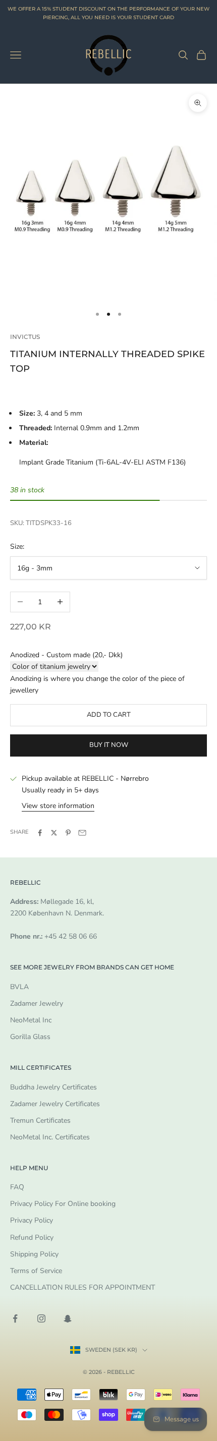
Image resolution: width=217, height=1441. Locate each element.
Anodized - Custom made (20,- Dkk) (66, 655)
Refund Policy (31, 1237)
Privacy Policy (31, 1220)
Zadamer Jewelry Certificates (55, 1104)
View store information (58, 806)
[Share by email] (82, 833)
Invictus (25, 336)
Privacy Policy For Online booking (63, 1203)
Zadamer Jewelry (36, 1003)
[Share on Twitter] (54, 833)
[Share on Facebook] (40, 833)
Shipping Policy (34, 1254)
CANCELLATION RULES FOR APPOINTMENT (82, 1287)
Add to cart (109, 714)
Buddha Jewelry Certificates (53, 1087)
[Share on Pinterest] (68, 833)
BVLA (19, 987)
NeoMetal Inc (30, 1020)
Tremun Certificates (40, 1120)
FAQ (17, 1187)
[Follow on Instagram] (41, 1318)
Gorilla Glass (30, 1037)
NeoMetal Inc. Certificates (50, 1137)
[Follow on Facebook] (15, 1318)
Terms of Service (36, 1271)
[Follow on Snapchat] (68, 1318)
